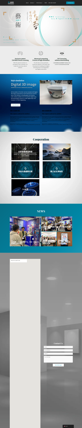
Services (32, 2)
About (27, 2)
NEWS (46, 2)
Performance (39, 2)
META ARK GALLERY (52, 2)
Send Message (58, 365)
